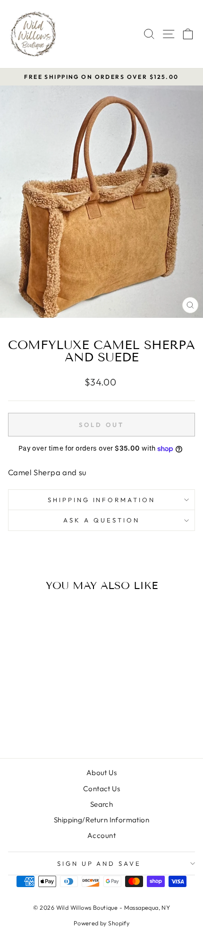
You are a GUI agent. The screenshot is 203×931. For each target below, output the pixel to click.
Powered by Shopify (101, 923)
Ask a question (101, 520)
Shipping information (102, 500)
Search (101, 804)
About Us (101, 772)
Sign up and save (99, 863)
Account (101, 835)
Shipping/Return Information (101, 819)
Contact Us (101, 788)
